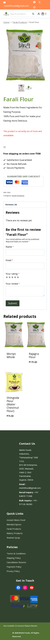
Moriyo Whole (11, 355)
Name (10, 246)
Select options (36, 369)
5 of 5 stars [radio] (18, 277)
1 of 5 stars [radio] (7, 277)
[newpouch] (25, 55)
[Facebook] (34, 2)
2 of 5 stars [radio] (9, 277)
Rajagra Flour (34, 355)
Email (9, 260)
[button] (21, 88)
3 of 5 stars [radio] (12, 277)
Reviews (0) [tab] (11, 204)
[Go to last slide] (19, 88)
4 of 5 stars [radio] (15, 277)
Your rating (12, 273)
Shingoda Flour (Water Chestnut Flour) (13, 404)
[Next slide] (30, 88)
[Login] (38, 13)
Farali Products (18, 196)
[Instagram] (34, 7)
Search (34, 13)
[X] (39, 2)
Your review (13, 283)
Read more (14, 362)
